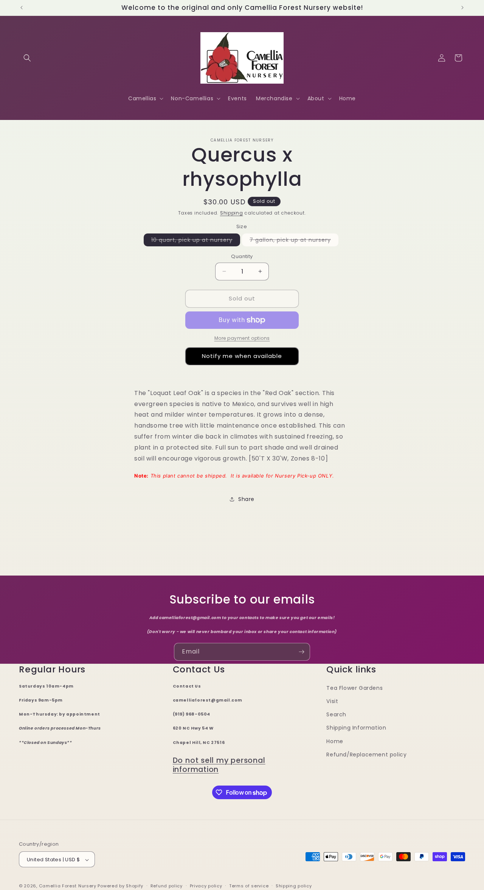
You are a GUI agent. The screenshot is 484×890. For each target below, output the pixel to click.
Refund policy (166, 886)
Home (334, 741)
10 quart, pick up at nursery (195, 241)
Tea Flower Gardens (354, 688)
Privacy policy (206, 886)
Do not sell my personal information (219, 765)
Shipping (231, 213)
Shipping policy (294, 886)
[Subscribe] (301, 652)
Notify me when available (242, 356)
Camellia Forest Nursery (67, 886)
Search (336, 715)
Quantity (242, 256)
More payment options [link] (242, 338)
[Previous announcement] (21, 7)
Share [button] (246, 499)
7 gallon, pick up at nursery (294, 241)
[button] (27, 58)
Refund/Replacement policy (366, 754)
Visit (332, 701)
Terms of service (248, 886)
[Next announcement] (462, 7)
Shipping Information (356, 728)
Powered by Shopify (120, 886)
